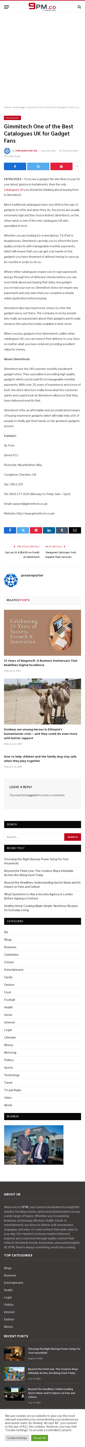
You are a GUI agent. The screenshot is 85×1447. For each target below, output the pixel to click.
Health (8, 1007)
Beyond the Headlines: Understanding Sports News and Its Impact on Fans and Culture (51, 1393)
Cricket (9, 962)
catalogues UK (14, 190)
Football (9, 999)
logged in (32, 795)
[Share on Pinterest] (61, 166)
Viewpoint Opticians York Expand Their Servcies (60, 554)
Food (7, 992)
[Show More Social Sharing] (77, 166)
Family (8, 977)
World (8, 1105)
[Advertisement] (42, 59)
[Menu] (6, 7)
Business (10, 947)
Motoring (10, 1052)
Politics (9, 1060)
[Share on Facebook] (15, 166)
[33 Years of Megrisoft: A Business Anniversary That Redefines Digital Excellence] (42, 633)
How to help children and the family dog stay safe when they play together (40, 759)
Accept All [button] (40, 1437)
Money (8, 1045)
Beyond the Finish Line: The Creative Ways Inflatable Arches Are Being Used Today (53, 1371)
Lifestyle (10, 1037)
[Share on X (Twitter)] (38, 166)
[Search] (79, 7)
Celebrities (11, 954)
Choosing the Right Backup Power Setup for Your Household (54, 1351)
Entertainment (14, 969)
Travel (8, 1082)
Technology (19, 107)
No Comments (70, 150)
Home (7, 107)
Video (8, 1097)
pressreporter (26, 150)
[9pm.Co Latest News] (42, 7)
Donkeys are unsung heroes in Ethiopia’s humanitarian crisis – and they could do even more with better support (40, 734)
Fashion (9, 984)
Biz (6, 932)
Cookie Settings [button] (17, 1437)
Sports (8, 1067)
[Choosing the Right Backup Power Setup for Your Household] (14, 1353)
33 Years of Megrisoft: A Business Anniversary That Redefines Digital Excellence (40, 663)
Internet (9, 1022)
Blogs (8, 939)
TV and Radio (12, 1090)
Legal (8, 1030)
